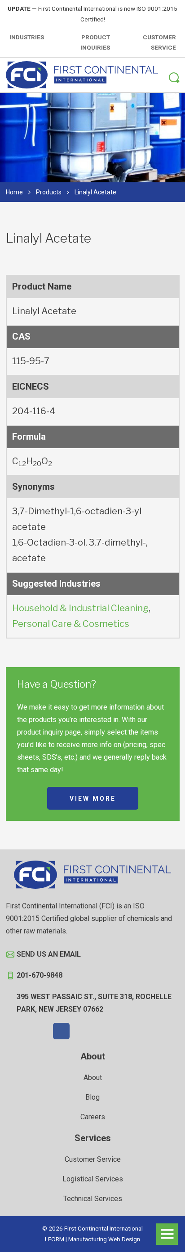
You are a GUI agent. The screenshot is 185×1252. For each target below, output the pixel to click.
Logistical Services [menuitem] (92, 1179)
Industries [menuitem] (26, 37)
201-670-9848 (39, 975)
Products (49, 192)
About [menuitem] (92, 1056)
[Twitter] (82, 1031)
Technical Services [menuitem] (92, 1198)
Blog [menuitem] (92, 1097)
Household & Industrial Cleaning (80, 608)
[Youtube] (123, 1031)
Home (14, 192)
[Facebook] (61, 1031)
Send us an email (49, 954)
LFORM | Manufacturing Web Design (92, 1239)
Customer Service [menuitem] (159, 42)
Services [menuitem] (93, 1138)
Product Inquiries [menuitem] (95, 42)
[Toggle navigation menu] (167, 1234)
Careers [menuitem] (92, 1117)
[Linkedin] (103, 1031)
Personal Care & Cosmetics (70, 623)
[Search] (174, 79)
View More (93, 798)
